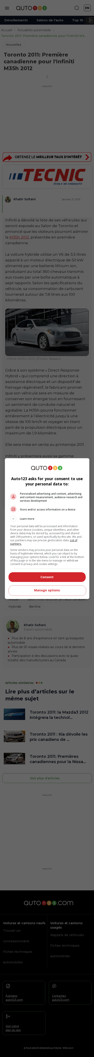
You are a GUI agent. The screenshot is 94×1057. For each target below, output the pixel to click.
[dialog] (47, 528)
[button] (47, 519)
